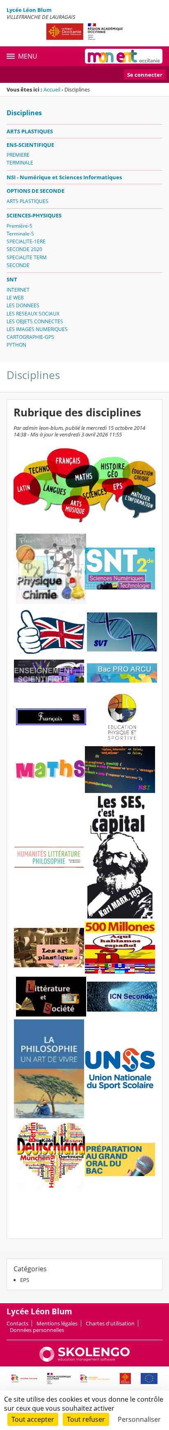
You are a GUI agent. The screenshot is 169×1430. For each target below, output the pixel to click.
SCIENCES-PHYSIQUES (34, 215)
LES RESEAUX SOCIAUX (33, 313)
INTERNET (18, 289)
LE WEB (15, 297)
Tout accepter (32, 1419)
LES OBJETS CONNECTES (35, 321)
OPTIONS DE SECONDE (35, 190)
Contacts (17, 1323)
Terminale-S (20, 233)
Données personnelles (37, 1330)
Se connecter (144, 74)
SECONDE (18, 265)
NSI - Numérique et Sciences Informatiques (64, 177)
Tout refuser (86, 1419)
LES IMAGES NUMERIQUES (37, 329)
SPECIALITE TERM (27, 257)
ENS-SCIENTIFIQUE (30, 144)
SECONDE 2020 (24, 249)
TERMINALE (20, 162)
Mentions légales (57, 1323)
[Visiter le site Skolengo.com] (84, 1360)
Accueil (51, 89)
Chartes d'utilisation (110, 1323)
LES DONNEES (23, 305)
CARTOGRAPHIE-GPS (30, 337)
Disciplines (24, 112)
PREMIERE (18, 154)
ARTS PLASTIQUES (30, 131)
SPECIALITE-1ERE (26, 241)
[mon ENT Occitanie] (123, 56)
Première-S (19, 225)
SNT (12, 279)
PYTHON (16, 344)
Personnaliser (139, 1419)
